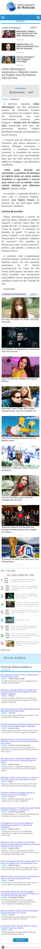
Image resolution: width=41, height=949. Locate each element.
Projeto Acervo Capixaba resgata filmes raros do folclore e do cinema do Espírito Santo (18, 769)
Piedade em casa (22, 620)
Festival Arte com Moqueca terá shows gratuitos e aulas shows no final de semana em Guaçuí (19, 750)
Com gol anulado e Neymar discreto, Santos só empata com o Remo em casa (25, 612)
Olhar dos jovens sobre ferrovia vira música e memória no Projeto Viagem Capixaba (19, 731)
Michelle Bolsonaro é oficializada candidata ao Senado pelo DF (23, 580)
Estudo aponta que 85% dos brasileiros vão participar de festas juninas (19, 716)
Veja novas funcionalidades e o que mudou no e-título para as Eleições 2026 (27, 596)
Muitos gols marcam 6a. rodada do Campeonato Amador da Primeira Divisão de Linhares (23, 628)
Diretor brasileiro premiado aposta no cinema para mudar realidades (17, 800)
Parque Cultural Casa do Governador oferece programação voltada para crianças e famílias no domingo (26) (20, 852)
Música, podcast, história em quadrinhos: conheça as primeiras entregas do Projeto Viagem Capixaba (19, 700)
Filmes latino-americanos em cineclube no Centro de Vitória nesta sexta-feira (19, 884)
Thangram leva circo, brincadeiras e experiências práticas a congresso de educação (17, 833)
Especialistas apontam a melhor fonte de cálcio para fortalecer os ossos (27, 643)
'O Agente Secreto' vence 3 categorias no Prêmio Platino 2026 (19, 682)
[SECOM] (20, 21)
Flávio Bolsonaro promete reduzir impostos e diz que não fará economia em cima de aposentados (25, 635)
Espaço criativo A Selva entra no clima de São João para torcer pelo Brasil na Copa (19, 785)
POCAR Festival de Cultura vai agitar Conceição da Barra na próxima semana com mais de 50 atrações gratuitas (18, 902)
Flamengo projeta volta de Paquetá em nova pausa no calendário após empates (24, 588)
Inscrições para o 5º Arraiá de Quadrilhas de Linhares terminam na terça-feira (20, 815)
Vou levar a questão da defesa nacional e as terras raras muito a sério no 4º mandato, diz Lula (27, 604)
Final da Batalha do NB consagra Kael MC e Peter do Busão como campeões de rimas (20, 869)
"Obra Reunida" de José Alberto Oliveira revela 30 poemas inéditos (18, 933)
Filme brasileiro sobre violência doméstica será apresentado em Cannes (19, 918)
